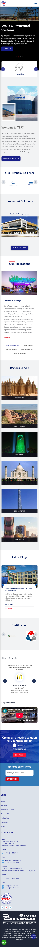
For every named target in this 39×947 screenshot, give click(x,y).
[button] (15, 57)
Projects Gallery (6, 814)
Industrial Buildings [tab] (27, 349)
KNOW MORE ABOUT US (11, 158)
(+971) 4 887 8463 (19, 749)
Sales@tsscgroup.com (13, 860)
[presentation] (3, 69)
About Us (4, 805)
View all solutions (19, 248)
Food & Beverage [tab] (28, 345)
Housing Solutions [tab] (11, 349)
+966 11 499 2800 (12, 878)
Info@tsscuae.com (12, 862)
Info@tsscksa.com (12, 886)
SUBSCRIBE (12, 779)
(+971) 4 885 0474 (12, 853)
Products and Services (8, 810)
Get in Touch (19, 755)
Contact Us (7, 48)
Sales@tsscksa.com (12, 888)
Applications (5, 818)
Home (3, 801)
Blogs (3, 826)
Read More (7, 338)
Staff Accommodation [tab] (19, 353)
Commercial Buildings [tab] (12, 345)
